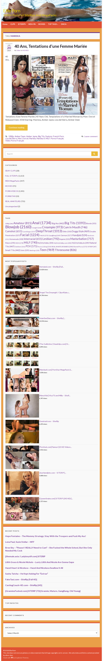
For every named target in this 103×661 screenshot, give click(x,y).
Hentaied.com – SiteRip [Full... (51, 267)
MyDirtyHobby (45, 243)
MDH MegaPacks (12, 181)
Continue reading (16, 127)
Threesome (66, 250)
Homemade (16, 239)
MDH (19, 243)
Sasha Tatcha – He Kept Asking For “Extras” (26, 573)
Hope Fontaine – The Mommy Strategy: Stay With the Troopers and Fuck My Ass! (45, 536)
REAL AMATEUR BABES (62, 247)
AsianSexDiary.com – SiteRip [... (52, 318)
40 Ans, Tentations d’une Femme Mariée (50, 46)
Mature (10, 243)
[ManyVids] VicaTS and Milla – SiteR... (54, 395)
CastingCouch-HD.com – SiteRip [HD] (23, 585)
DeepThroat (49, 231)
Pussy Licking (44, 246)
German (66, 235)
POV (31, 246)
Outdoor (20, 246)
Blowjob (18, 226)
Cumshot (13, 231)
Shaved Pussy (80, 247)
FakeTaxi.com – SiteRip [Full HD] (21, 579)
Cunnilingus (29, 231)
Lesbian (51, 238)
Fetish (44, 235)
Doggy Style (80, 231)
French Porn (58, 136)
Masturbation (82, 238)
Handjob (79, 235)
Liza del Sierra (11, 138)
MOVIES (41, 24)
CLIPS (12, 24)
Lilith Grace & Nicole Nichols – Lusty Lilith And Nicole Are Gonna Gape (39, 562)
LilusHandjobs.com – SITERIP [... (52, 473)
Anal (41, 223)
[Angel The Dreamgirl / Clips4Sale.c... (54, 292)
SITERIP (92, 246)
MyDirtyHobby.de (80, 243)
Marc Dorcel (23, 138)
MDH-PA (32, 24)
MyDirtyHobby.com (63, 243)
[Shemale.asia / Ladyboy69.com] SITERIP (25, 556)
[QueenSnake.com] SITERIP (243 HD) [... (56, 498)
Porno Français (57, 138)
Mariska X (41, 138)
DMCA (63, 24)
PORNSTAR (10, 196)
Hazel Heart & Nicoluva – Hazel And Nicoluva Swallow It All (34, 568)
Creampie (52, 227)
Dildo (66, 231)
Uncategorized (11, 206)
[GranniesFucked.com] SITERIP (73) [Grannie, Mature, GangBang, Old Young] (42, 591)
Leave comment (91, 136)
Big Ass (58, 223)
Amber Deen (20, 136)
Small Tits (12, 250)
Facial (29, 235)
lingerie (64, 239)
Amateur (22, 223)
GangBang (54, 235)
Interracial (33, 238)
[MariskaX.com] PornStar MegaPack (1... (55, 370)
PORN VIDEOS (11, 191)
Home (5, 24)
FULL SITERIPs (11, 176)
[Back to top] (97, 655)
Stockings (34, 250)
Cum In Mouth (75, 227)
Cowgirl (37, 228)
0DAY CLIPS (10, 171)
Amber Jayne (31, 136)
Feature (48, 136)
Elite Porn (11, 10)
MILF (48, 138)
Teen (47, 250)
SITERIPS (22, 24)
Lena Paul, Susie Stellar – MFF (19, 542)
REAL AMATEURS (12, 201)
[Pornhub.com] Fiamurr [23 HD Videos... (55, 447)
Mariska (32, 138)
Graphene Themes (22, 658)
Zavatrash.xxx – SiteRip (49, 421)
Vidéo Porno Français (14, 140)
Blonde (91, 223)
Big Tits (41, 136)
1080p (11, 136)
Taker (19, 50)
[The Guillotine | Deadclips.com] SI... (54, 344)
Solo (25, 250)
